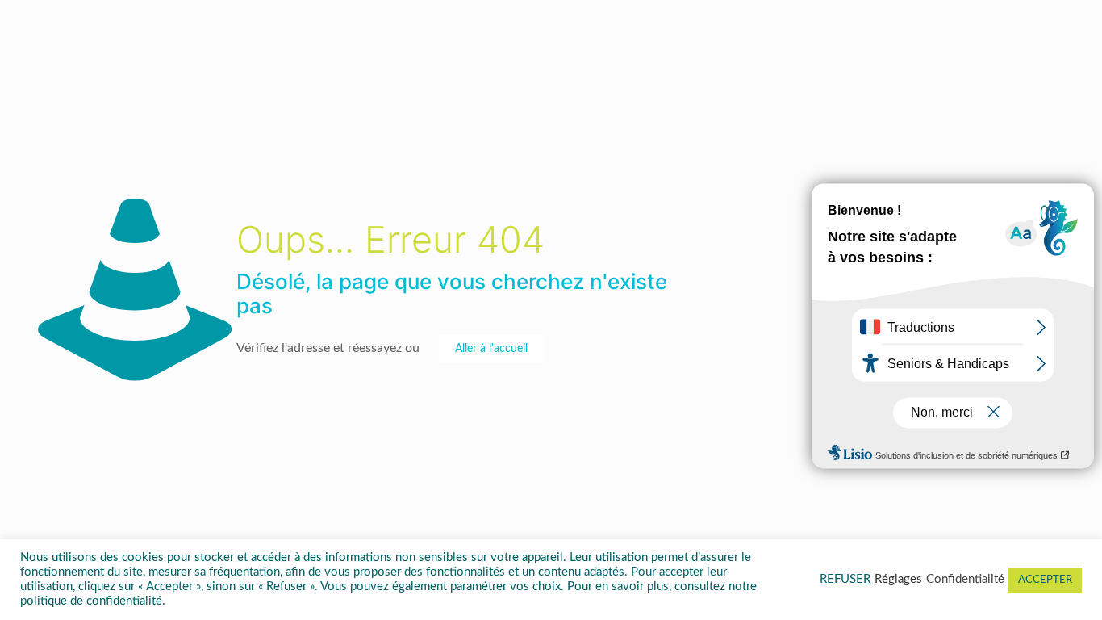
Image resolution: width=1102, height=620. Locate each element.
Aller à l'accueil (491, 348)
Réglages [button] (898, 579)
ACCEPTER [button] (1045, 580)
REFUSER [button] (845, 579)
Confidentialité (965, 579)
